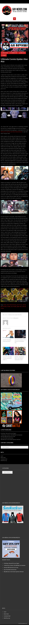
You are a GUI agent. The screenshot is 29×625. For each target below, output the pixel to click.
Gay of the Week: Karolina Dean (7, 438)
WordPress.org (4, 460)
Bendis (4, 304)
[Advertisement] (14, 592)
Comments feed (4, 459)
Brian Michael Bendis (11, 304)
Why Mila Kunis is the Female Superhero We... (20, 341)
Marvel (24, 304)
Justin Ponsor (19, 304)
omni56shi (15, 318)
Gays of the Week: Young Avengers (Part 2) (7, 358)
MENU (14, 1)
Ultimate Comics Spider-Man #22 (14, 60)
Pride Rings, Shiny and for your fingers (8, 433)
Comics (4, 55)
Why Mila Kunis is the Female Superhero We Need (10, 439)
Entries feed (3, 457)
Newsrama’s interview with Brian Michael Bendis (11, 131)
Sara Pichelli (13, 306)
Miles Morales (4, 306)
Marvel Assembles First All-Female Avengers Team (19, 358)
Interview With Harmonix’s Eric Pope (8, 436)
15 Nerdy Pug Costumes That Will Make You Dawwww (11, 434)
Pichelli (8, 306)
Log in (2, 455)
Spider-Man (19, 306)
